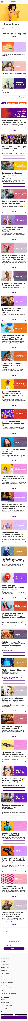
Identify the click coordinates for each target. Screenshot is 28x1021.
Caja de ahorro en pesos (6, 1005)
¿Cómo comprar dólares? (6, 985)
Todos (3, 103)
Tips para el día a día (12, 103)
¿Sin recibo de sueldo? (6, 976)
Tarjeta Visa (3, 961)
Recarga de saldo (5, 1002)
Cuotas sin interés (5, 967)
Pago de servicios (5, 1008)
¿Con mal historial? (5, 973)
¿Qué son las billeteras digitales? (8, 993)
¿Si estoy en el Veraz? (5, 979)
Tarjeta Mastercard (5, 958)
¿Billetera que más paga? (6, 990)
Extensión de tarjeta (5, 964)
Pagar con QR (4, 999)
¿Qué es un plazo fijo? (6, 987)
